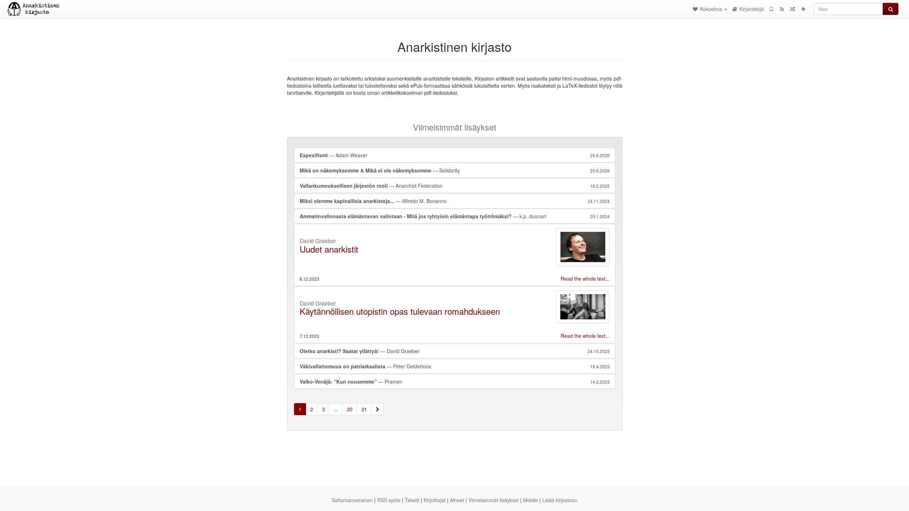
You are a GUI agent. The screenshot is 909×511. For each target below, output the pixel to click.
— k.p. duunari (455, 216)
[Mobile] (771, 9)
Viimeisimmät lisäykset (493, 500)
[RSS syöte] (782, 9)
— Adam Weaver (455, 155)
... (336, 409)
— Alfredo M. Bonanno (455, 200)
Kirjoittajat (435, 500)
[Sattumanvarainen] (792, 9)
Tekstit (412, 500)
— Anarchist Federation (455, 185)
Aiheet (457, 500)
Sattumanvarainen (352, 500)
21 (364, 409)
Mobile (530, 500)
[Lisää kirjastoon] (803, 9)
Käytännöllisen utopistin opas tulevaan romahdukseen (400, 311)
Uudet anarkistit (329, 249)
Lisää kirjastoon (559, 500)
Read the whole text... (585, 278)
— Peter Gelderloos (455, 366)
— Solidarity (455, 170)
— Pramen (455, 381)
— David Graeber (455, 351)
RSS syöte (389, 500)
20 (350, 409)
